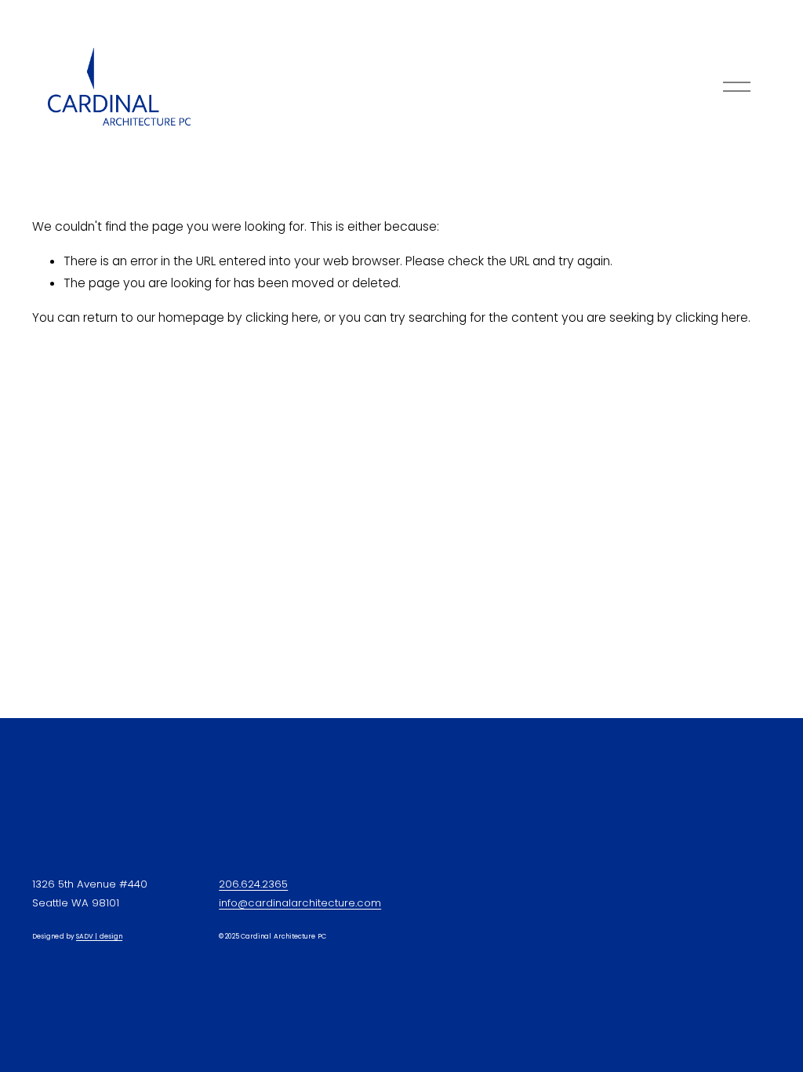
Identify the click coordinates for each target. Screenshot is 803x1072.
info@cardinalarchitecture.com (300, 902)
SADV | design (99, 936)
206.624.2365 (253, 884)
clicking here (281, 317)
